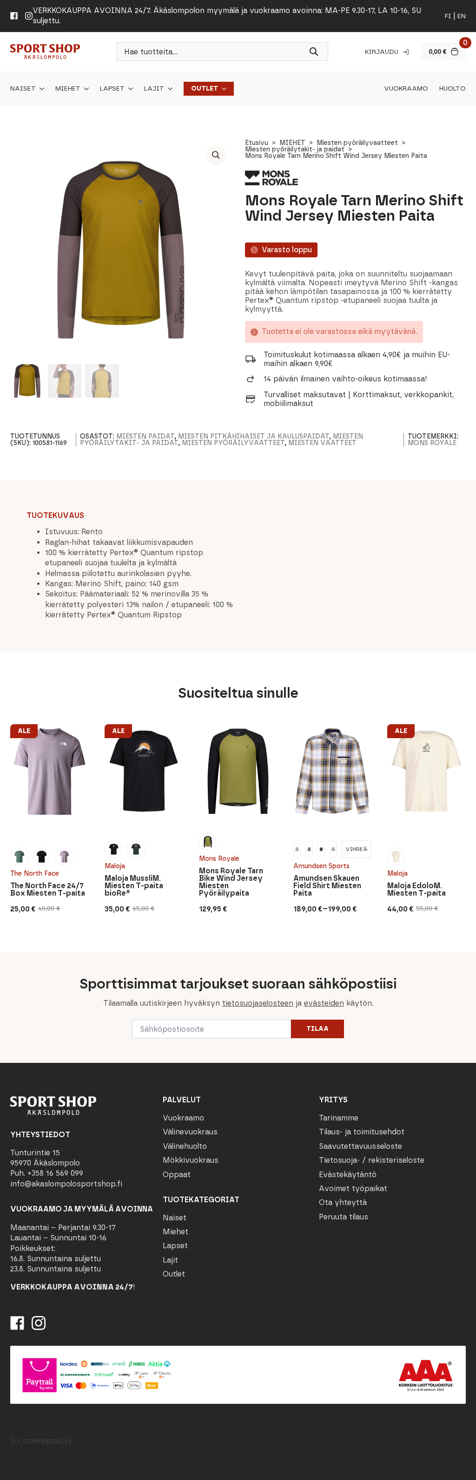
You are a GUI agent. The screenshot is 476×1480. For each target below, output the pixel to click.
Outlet (204, 88)
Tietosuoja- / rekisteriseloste (371, 1160)
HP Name (10, 960)
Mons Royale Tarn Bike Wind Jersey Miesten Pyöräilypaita (231, 882)
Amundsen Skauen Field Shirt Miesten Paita (327, 886)
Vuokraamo (406, 88)
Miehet (67, 88)
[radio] (19, 856)
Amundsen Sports (321, 866)
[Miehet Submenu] (84, 88)
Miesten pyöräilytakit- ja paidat (294, 149)
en (461, 16)
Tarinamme (338, 1117)
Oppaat (177, 1174)
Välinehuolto (185, 1146)
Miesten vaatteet (322, 443)
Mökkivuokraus (190, 1160)
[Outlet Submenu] (222, 88)
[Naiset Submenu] (40, 88)
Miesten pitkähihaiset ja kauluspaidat (253, 436)
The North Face (34, 874)
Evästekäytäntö (348, 1174)
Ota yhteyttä (343, 1202)
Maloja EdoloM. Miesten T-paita (416, 889)
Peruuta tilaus (343, 1216)
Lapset (112, 88)
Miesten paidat (145, 436)
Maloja (115, 866)
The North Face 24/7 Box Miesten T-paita (47, 889)
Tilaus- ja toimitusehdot (361, 1131)
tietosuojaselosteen (257, 1003)
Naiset (23, 88)
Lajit (154, 88)
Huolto (452, 88)
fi (448, 16)
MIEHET (292, 143)
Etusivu (256, 143)
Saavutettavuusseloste (360, 1146)
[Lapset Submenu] (129, 88)
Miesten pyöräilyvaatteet (357, 143)
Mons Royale (432, 443)
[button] (215, 154)
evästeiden (324, 1003)
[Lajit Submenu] (168, 88)
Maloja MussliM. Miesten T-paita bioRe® (134, 886)
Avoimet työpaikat (353, 1188)
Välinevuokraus (190, 1131)
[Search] (314, 51)
